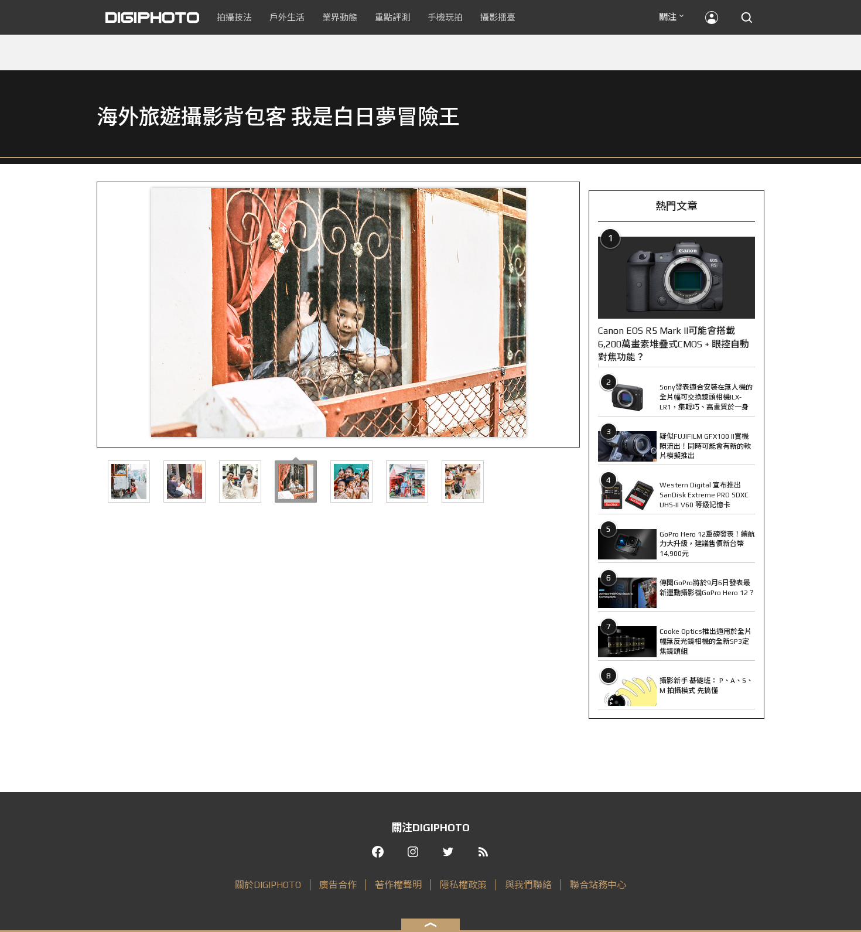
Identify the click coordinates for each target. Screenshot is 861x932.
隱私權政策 (463, 884)
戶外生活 (287, 17)
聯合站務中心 (598, 884)
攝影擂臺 (497, 17)
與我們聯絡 (528, 884)
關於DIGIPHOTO (268, 884)
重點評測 (392, 17)
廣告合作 (338, 884)
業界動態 (339, 17)
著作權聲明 (398, 884)
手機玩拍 (445, 17)
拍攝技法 (234, 17)
